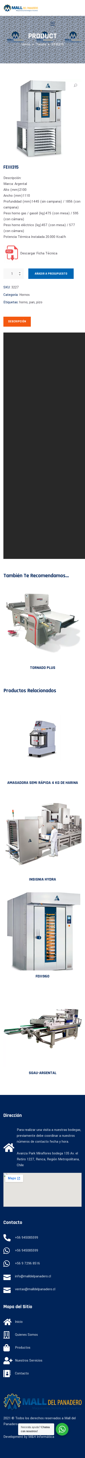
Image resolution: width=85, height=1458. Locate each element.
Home (26, 44)
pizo (39, 302)
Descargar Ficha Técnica (38, 253)
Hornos (24, 294)
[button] (75, 85)
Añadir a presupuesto (51, 274)
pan (32, 302)
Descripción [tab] (17, 321)
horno (23, 302)
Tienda (41, 44)
